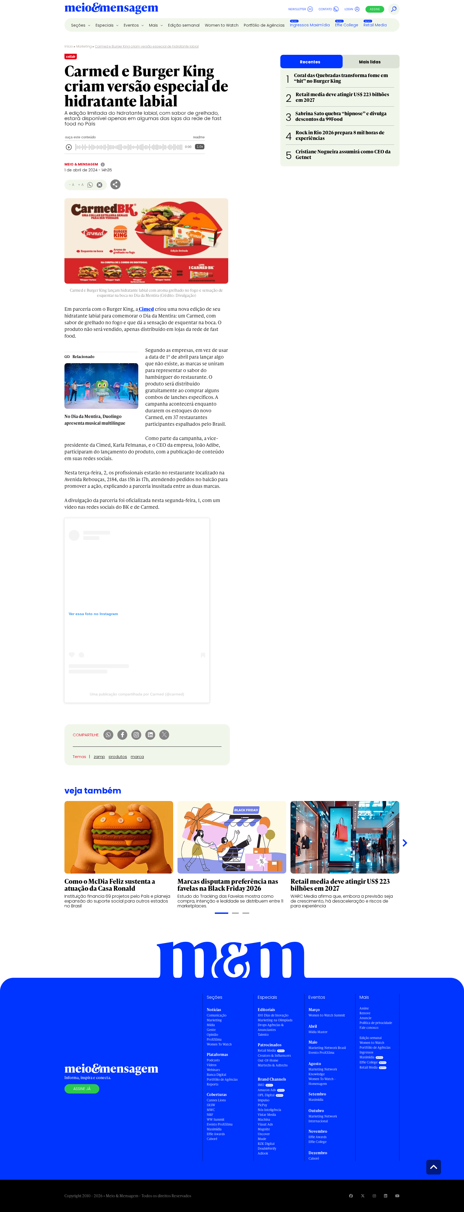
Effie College (346, 25)
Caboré (212, 1139)
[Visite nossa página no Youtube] (397, 1195)
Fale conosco (369, 1027)
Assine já (81, 1088)
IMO (261, 1085)
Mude (262, 1139)
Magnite (264, 1129)
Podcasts (213, 1060)
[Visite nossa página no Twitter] (363, 1195)
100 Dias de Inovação (273, 1015)
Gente (211, 1029)
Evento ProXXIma (220, 1124)
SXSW (211, 1105)
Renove (365, 1013)
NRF (210, 1114)
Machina (264, 1119)
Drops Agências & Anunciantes (271, 1027)
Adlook (263, 1153)
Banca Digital (216, 1074)
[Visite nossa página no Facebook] (351, 1195)
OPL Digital (266, 1095)
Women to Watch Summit (327, 1015)
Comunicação (216, 1015)
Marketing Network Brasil (327, 1047)
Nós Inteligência (269, 1110)
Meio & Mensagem (81, 164)
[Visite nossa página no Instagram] (374, 1195)
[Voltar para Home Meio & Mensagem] (111, 9)
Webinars (213, 1069)
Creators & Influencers (274, 1055)
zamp (99, 756)
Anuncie (365, 1018)
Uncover (264, 1134)
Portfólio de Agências (264, 25)
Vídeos (211, 1065)
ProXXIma (214, 1039)
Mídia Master (318, 1032)
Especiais (105, 25)
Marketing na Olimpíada (275, 1020)
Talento (263, 1034)
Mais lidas (370, 62)
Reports (212, 1084)
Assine (375, 9)
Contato (325, 9)
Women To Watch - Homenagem (322, 1081)
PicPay (262, 1105)
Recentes (310, 62)
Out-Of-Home (268, 1060)
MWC (211, 1110)
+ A (81, 184)
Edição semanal (184, 25)
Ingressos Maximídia (310, 25)
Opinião (212, 1034)
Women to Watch (221, 25)
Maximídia (214, 1129)
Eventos (132, 25)
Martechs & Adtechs (273, 1065)
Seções (78, 25)
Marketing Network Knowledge (323, 1071)
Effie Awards (216, 1134)
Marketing (84, 46)
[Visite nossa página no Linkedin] (385, 1195)
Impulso (263, 1100)
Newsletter (297, 9)
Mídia (211, 1025)
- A (71, 184)
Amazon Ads (267, 1090)
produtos (118, 756)
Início (68, 46)
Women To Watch (219, 1044)
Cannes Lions (216, 1100)
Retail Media (375, 25)
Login (349, 9)
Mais (154, 25)
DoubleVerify (267, 1148)
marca (137, 756)
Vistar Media (267, 1114)
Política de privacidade (376, 1022)
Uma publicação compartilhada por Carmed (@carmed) (137, 694)
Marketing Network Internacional (323, 1118)
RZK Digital (266, 1143)
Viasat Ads (265, 1124)
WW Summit (215, 1119)
